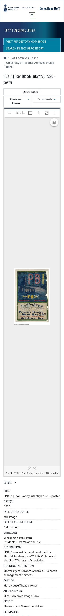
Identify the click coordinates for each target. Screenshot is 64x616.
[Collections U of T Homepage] (5, 58)
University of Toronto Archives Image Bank (30, 65)
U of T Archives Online (24, 58)
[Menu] (32, 15)
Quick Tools (30, 92)
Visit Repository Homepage (26, 41)
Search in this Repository (25, 48)
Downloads (45, 99)
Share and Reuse (16, 101)
